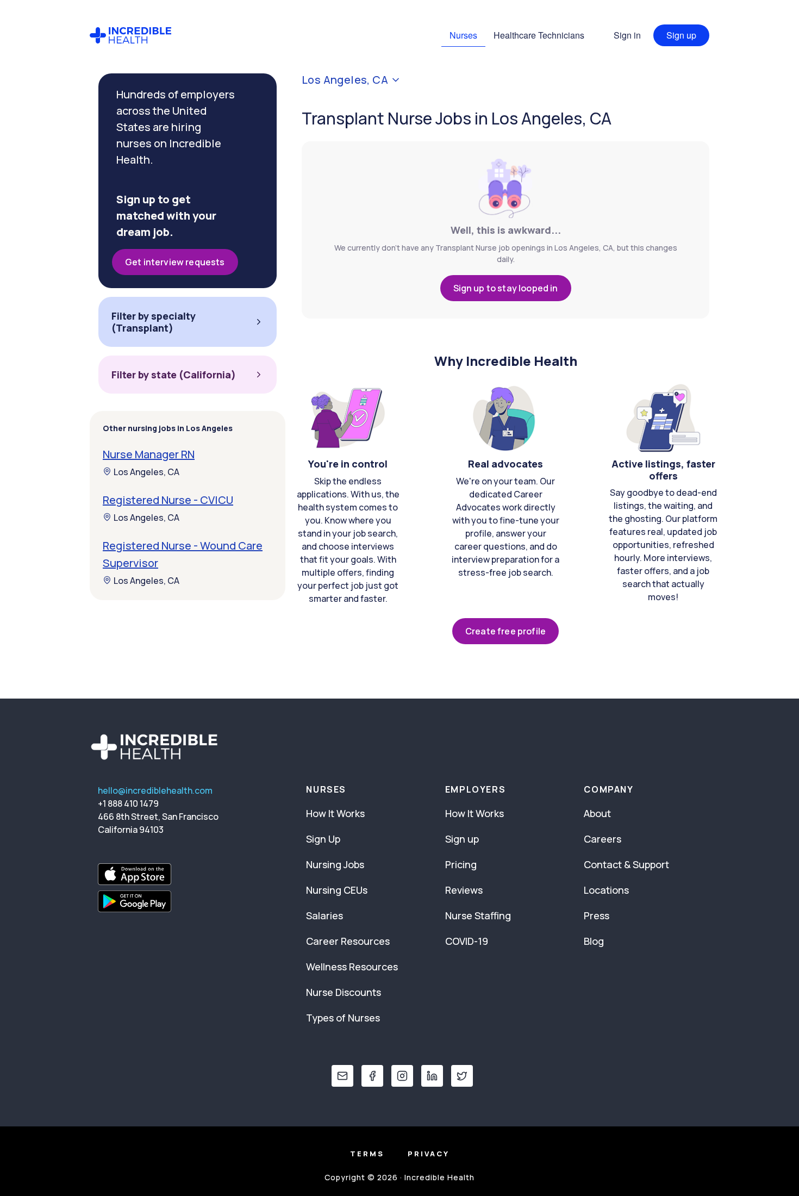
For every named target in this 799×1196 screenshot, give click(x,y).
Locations (606, 889)
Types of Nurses (343, 1017)
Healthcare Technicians (539, 35)
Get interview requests (175, 262)
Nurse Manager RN (149, 453)
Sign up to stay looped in (505, 288)
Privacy (429, 1153)
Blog (594, 941)
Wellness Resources (352, 966)
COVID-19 (466, 941)
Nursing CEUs (336, 889)
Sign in (627, 35)
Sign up (681, 35)
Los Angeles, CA (146, 471)
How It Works (335, 813)
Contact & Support (626, 864)
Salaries (324, 915)
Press (596, 915)
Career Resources (348, 941)
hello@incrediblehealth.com (155, 790)
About (597, 813)
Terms (367, 1153)
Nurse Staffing (478, 915)
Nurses (463, 35)
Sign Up (323, 838)
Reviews (464, 889)
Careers (602, 838)
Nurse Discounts (343, 992)
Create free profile (505, 631)
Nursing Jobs (335, 864)
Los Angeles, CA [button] (345, 79)
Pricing (461, 864)
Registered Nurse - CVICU (168, 499)
